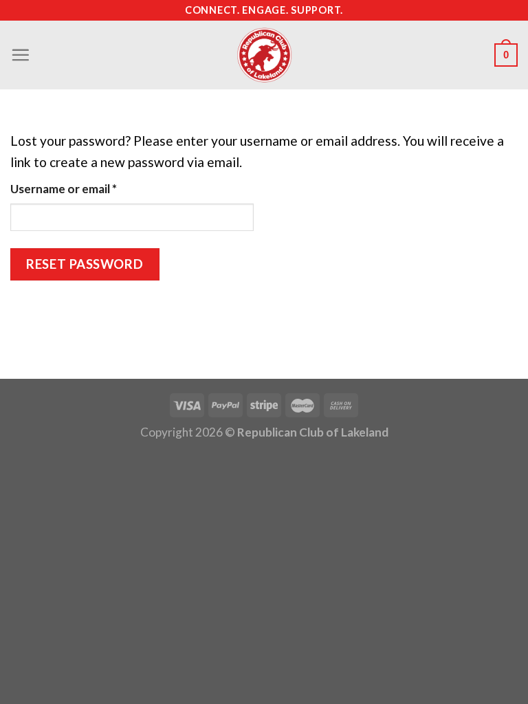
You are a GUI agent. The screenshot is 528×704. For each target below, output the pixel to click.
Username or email (88, 188)
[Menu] (20, 55)
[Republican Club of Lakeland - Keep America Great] (264, 55)
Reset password (84, 264)
